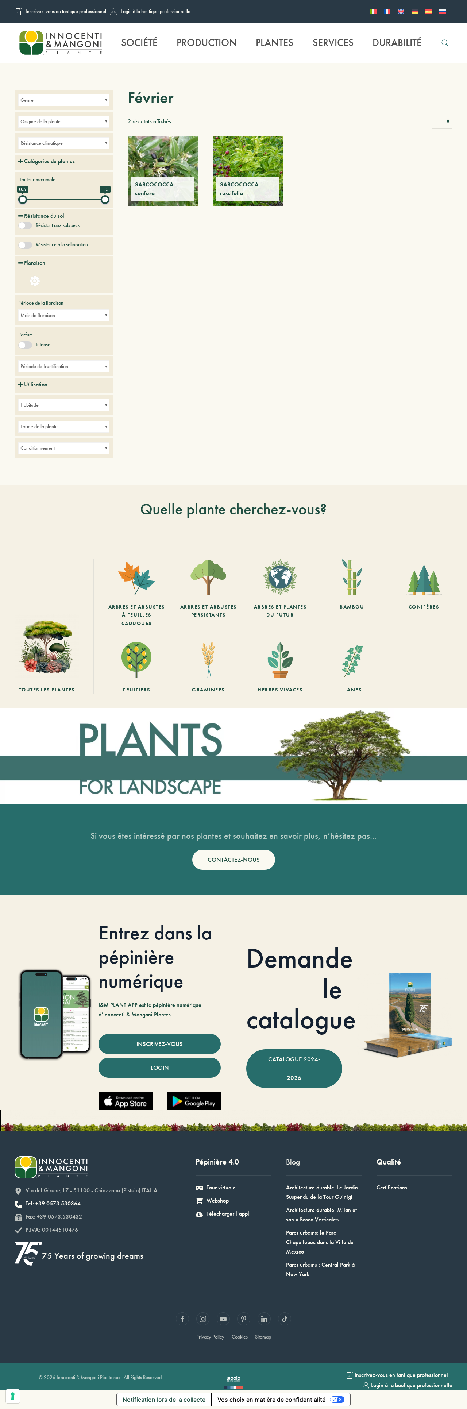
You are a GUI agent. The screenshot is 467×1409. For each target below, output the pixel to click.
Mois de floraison (37, 315)
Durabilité (397, 42)
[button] (444, 42)
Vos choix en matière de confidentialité (271, 1399)
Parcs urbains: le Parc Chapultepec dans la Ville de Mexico (320, 1242)
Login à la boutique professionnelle (155, 11)
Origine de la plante (40, 121)
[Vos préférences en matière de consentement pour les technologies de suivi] (13, 1396)
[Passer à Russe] (442, 11)
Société (139, 42)
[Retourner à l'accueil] (60, 42)
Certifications (392, 1187)
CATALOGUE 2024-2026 (294, 1068)
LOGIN (160, 1067)
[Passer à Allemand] (415, 11)
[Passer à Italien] (373, 11)
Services (333, 42)
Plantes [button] (274, 42)
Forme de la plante (39, 426)
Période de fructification (44, 366)
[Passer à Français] (387, 11)
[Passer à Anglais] (401, 11)
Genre (27, 100)
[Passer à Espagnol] (429, 11)
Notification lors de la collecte (164, 1399)
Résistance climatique (41, 143)
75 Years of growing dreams (92, 1255)
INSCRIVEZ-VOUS (159, 1044)
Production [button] (207, 42)
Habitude (29, 405)
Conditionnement (37, 448)
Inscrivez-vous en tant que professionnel (66, 11)
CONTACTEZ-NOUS (234, 860)
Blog (293, 1162)
